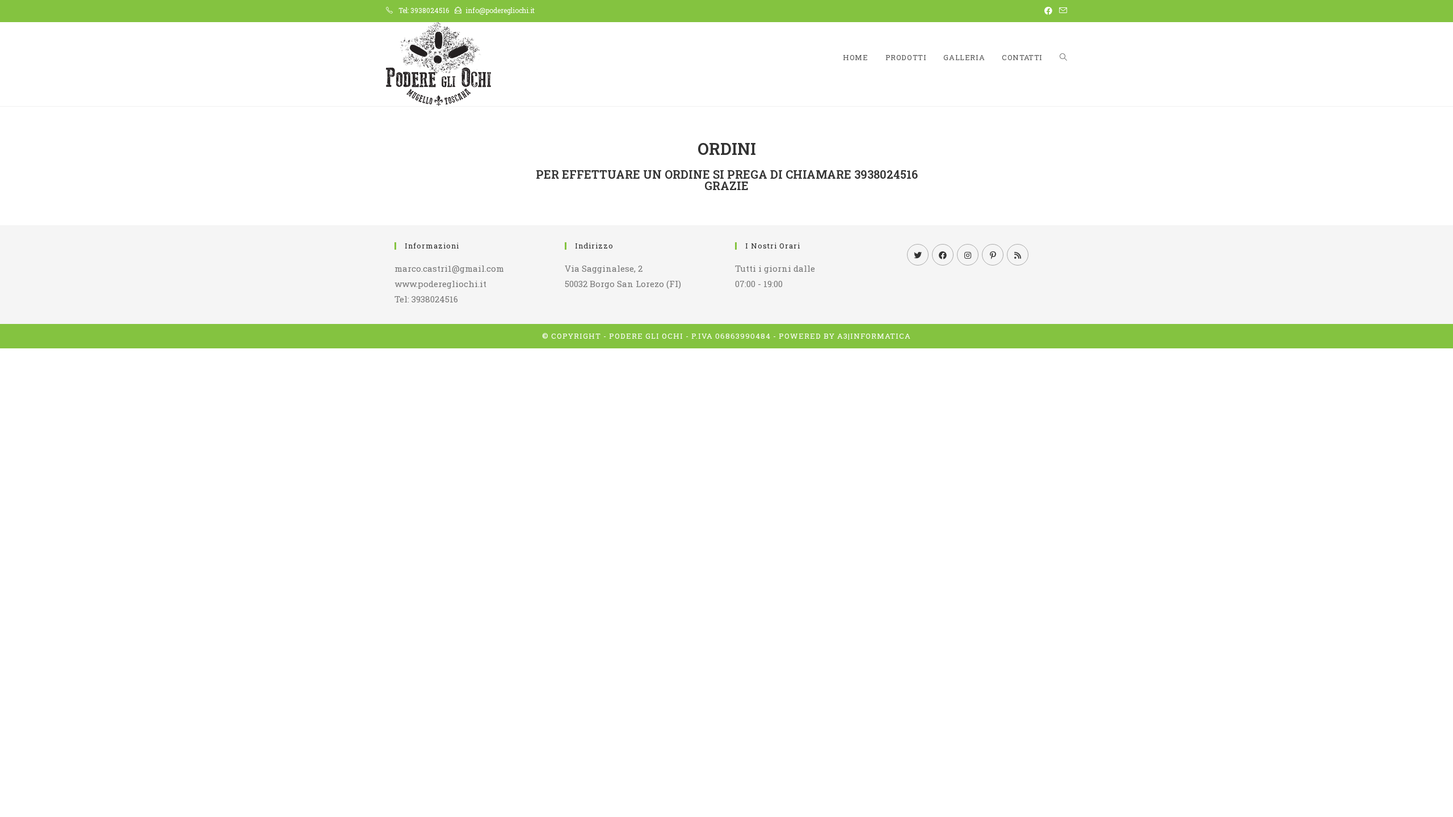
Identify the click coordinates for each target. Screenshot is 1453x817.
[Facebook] (943, 255)
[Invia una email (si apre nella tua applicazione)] (1061, 10)
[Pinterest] (992, 255)
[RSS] (1017, 255)
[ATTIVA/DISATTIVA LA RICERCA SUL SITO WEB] (1063, 57)
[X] (918, 255)
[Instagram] (968, 255)
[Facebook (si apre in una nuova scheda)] (1048, 10)
